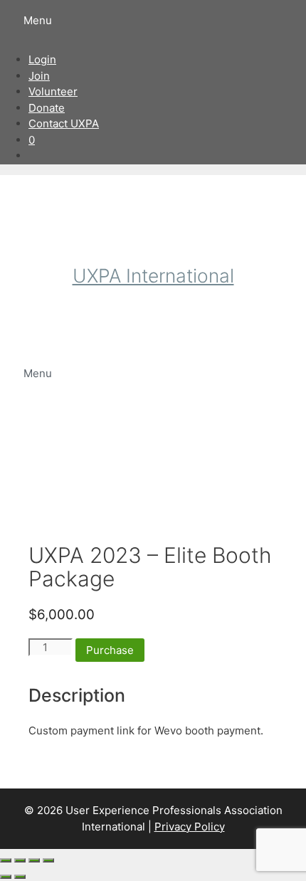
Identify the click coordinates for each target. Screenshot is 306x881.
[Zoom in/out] (5, 860)
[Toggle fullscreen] (20, 860)
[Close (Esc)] (48, 860)
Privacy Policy (189, 826)
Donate (46, 108)
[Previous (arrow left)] (5, 877)
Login (42, 59)
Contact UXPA (63, 123)
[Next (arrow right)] (20, 877)
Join (39, 76)
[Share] (34, 860)
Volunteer (53, 91)
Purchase (110, 650)
